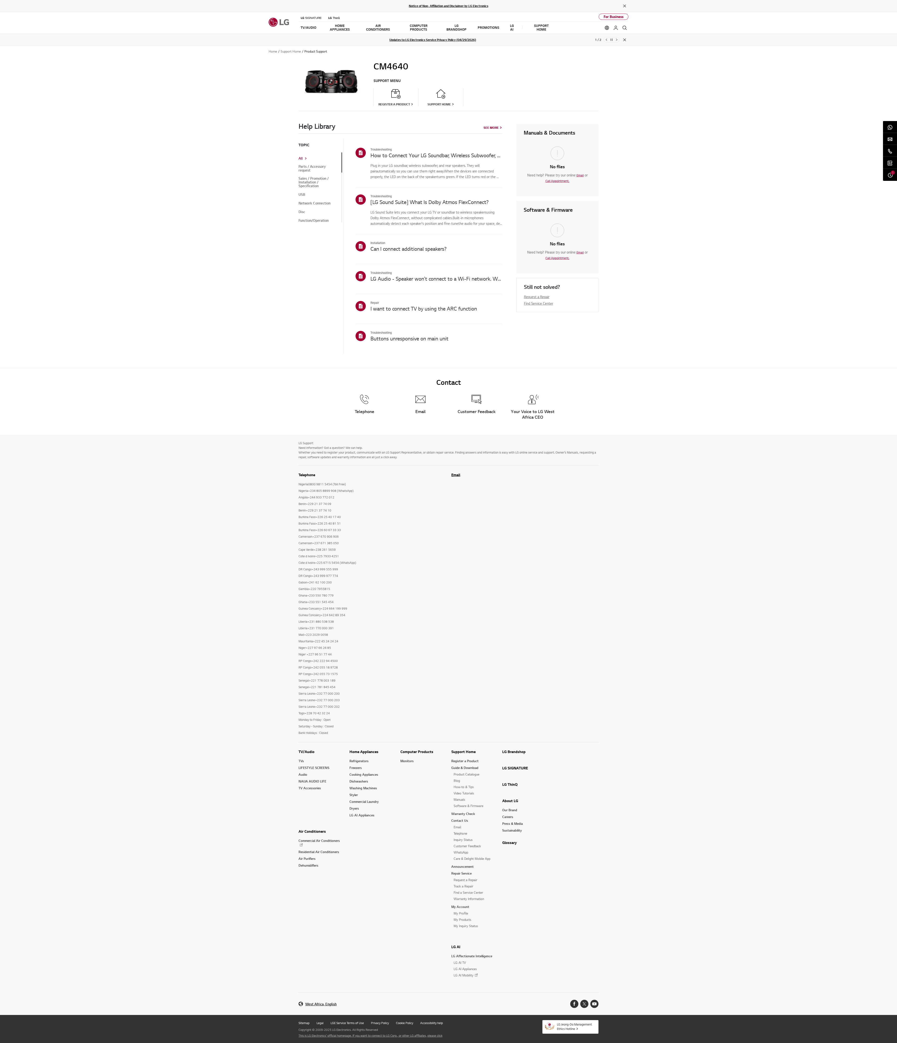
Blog (457, 780)
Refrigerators (359, 761)
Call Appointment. (557, 181)
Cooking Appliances (363, 774)
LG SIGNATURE (515, 768)
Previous (606, 39)
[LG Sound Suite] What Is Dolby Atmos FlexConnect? (429, 201)
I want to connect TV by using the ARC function (423, 308)
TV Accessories (310, 788)
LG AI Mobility (463, 975)
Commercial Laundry (364, 801)
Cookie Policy (404, 1023)
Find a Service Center (468, 892)
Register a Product (465, 761)
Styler (353, 795)
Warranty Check (463, 813)
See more (491, 127)
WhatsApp (461, 852)
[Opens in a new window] (574, 1004)
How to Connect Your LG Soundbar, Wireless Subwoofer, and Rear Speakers (436, 155)
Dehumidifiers (308, 865)
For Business (613, 16)
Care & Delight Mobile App (472, 858)
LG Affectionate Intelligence (471, 956)
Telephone (460, 833)
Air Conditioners (312, 831)
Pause (611, 39)
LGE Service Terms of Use (347, 1023)
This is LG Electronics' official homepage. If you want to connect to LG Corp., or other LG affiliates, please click (370, 1035)
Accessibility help (431, 1023)
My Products (462, 919)
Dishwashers (358, 781)
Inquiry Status (463, 839)
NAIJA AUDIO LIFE (312, 781)
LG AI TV (460, 962)
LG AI (455, 946)
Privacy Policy (380, 1023)
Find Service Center (538, 303)
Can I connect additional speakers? (408, 248)
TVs (301, 761)
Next (616, 39)
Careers (507, 816)
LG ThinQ (510, 784)
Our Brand (509, 810)
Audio (303, 774)
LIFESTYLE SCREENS (314, 767)
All (301, 158)
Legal (320, 1023)
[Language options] (607, 28)
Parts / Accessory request (312, 168)
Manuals (459, 799)
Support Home (463, 751)
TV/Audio (306, 751)
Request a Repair (536, 296)
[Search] (624, 28)
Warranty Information (469, 899)
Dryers (354, 808)
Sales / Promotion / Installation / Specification (314, 182)
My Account (460, 906)
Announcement (462, 866)
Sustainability (512, 830)
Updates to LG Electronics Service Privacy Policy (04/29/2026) (432, 40)
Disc (302, 212)
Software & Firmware (468, 806)
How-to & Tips (464, 787)
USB (302, 194)
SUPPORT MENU (387, 80)
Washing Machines (363, 788)
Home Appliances (363, 751)
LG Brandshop (514, 751)
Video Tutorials (464, 793)
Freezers (355, 767)
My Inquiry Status (466, 926)
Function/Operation (314, 220)
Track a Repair (463, 886)
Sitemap (304, 1023)
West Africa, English (321, 1004)
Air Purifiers (307, 858)
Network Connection (315, 203)
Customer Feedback (467, 846)
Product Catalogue (466, 774)
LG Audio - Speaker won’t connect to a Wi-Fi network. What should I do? (436, 278)
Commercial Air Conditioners (319, 840)
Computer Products (416, 751)
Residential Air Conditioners (319, 852)
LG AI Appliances (361, 815)
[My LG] (616, 28)
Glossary (509, 842)
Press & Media (512, 823)
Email (580, 175)
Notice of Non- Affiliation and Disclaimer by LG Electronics (448, 6)
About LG (510, 800)
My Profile (461, 913)
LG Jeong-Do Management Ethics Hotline (574, 1026)
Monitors (407, 761)
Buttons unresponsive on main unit (409, 338)
